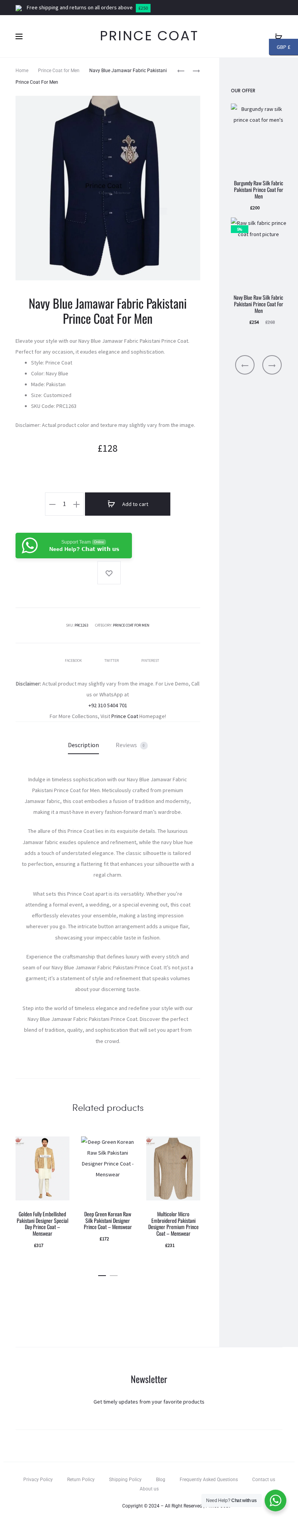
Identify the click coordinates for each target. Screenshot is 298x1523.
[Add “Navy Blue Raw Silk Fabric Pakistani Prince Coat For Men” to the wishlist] (276, 227)
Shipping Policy (125, 1479)
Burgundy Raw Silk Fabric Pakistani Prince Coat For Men (258, 189)
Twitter (112, 660)
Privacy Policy (38, 1479)
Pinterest (150, 660)
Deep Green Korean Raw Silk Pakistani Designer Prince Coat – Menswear (108, 1220)
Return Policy (81, 1479)
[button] (102, 1274)
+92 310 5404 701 (107, 705)
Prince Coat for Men (59, 70)
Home (22, 70)
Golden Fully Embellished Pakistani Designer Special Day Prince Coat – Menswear (42, 1223)
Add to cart (134, 504)
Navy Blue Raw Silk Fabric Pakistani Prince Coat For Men (258, 303)
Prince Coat (124, 716)
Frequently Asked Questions (209, 1479)
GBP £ (283, 47)
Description (83, 745)
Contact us (263, 1479)
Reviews (130, 745)
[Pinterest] (108, 1506)
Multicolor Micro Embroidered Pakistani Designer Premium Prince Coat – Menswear (173, 1223)
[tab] (83, 745)
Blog (160, 1479)
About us (149, 1489)
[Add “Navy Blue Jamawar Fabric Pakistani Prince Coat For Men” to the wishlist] (109, 572)
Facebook (74, 660)
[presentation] (245, 365)
